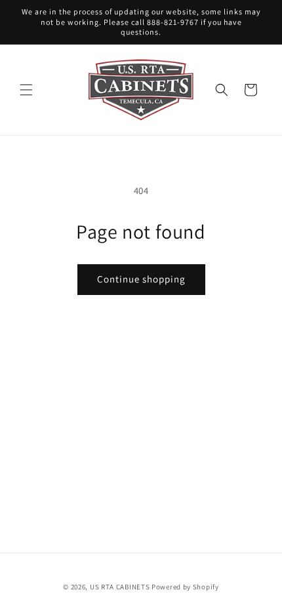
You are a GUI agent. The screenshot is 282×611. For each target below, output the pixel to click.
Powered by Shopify (185, 586)
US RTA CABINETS (120, 586)
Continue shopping (141, 279)
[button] (26, 89)
